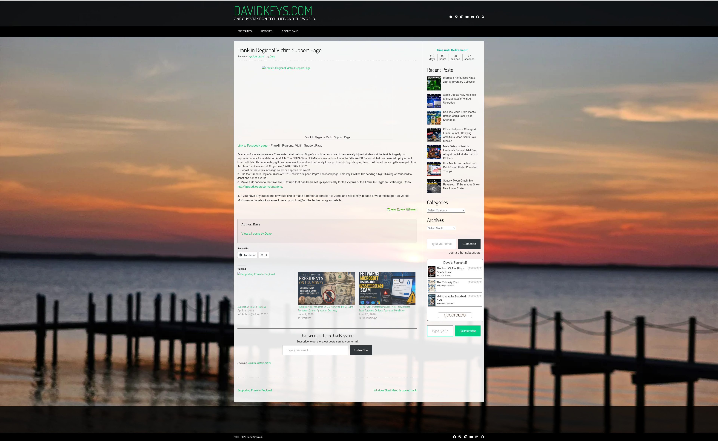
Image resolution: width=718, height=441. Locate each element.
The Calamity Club (447, 282)
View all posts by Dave (256, 233)
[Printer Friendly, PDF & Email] (401, 209)
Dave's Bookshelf (455, 262)
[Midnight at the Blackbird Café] (431, 304)
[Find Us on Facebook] (451, 17)
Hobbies (266, 31)
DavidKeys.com (273, 10)
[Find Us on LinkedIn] (472, 17)
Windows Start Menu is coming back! (395, 390)
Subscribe (361, 350)
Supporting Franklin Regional (251, 306)
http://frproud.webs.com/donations (259, 186)
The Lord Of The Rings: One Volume (451, 270)
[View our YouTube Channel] (467, 17)
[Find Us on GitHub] (478, 17)
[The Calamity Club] (431, 290)
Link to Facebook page (252, 145)
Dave (272, 56)
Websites (245, 31)
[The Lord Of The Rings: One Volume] (431, 276)
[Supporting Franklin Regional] (265, 288)
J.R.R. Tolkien (445, 275)
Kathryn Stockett (446, 285)
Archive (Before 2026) (259, 363)
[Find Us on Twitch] (461, 17)
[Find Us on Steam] (456, 17)
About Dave (290, 31)
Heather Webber (446, 303)
